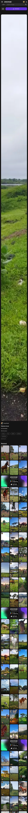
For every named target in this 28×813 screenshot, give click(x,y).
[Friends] (14, 731)
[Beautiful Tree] (23, 758)
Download (17, 8)
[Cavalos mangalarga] (5, 467)
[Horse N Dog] (14, 599)
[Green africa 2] (14, 626)
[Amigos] (23, 584)
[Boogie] (23, 626)
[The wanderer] (5, 686)
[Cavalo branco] (14, 641)
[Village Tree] (14, 701)
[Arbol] (23, 641)
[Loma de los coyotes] (5, 569)
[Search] (25, 4)
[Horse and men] (14, 716)
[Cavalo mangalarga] (23, 788)
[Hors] (14, 467)
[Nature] (14, 686)
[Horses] (23, 539)
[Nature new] (23, 731)
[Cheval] (5, 524)
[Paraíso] (23, 599)
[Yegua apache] (23, 494)
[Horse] (23, 773)
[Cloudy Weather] (5, 803)
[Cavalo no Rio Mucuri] (5, 494)
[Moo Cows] (5, 758)
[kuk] (14, 788)
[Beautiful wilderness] (14, 671)
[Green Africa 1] (23, 716)
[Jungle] (5, 599)
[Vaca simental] (5, 626)
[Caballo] (5, 731)
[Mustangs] (23, 701)
